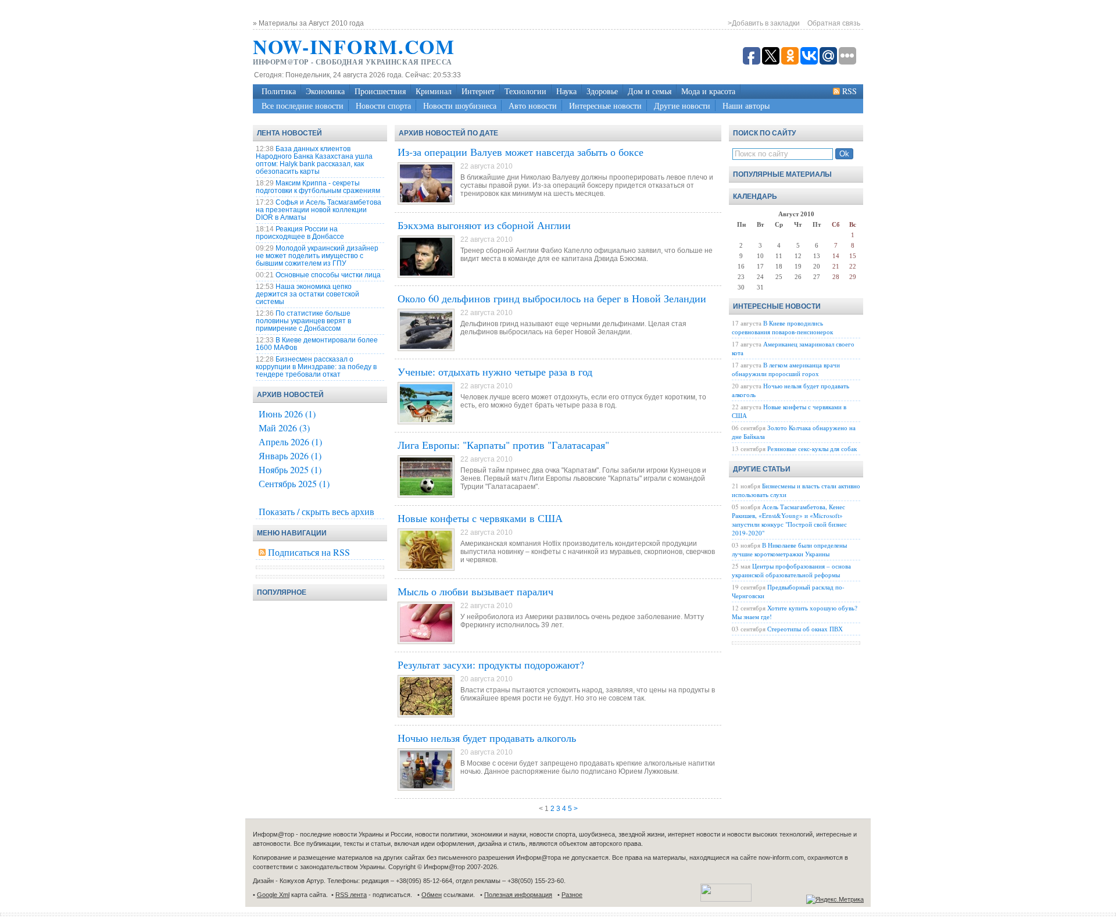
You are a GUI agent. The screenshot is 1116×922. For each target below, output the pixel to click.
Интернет (478, 91)
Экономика (325, 91)
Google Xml (273, 894)
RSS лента (351, 894)
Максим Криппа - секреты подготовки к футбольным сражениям (318, 187)
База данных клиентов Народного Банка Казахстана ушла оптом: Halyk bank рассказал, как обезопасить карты (314, 160)
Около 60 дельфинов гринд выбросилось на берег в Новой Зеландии (552, 298)
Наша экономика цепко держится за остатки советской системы (307, 294)
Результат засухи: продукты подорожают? (491, 664)
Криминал (434, 91)
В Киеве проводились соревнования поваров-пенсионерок (782, 327)
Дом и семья (649, 91)
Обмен (431, 894)
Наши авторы (746, 105)
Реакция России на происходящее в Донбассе (300, 233)
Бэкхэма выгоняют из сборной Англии (484, 225)
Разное (571, 894)
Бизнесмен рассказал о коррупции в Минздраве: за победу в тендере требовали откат (316, 366)
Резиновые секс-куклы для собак (812, 448)
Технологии (525, 91)
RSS (849, 91)
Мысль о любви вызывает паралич (475, 591)
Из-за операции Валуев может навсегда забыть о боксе (520, 152)
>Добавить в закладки (764, 23)
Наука (566, 91)
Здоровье (602, 91)
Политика (279, 91)
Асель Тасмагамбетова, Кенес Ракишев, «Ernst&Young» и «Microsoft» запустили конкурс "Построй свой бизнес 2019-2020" (789, 519)
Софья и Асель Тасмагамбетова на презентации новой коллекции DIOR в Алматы (318, 209)
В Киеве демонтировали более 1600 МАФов (317, 344)
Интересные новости (605, 105)
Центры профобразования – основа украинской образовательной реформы (791, 570)
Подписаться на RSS (309, 552)
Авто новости (533, 105)
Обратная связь (833, 23)
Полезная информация (518, 894)
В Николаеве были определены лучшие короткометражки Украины (789, 549)
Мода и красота (708, 91)
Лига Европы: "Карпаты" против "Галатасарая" (503, 445)
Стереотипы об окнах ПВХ (805, 628)
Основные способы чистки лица (328, 275)
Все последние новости (303, 105)
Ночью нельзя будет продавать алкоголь (487, 738)
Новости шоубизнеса (459, 105)
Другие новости (682, 105)
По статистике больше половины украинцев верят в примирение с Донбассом (303, 321)
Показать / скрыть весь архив (316, 511)
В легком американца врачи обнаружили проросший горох (786, 369)
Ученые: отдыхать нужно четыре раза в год (495, 371)
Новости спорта (383, 105)
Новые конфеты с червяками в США (480, 518)
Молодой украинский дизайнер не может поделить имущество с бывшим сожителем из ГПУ (317, 255)
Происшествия (380, 91)
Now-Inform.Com (354, 46)
